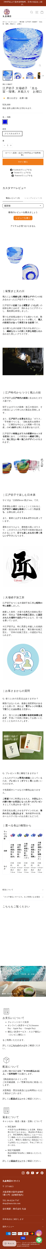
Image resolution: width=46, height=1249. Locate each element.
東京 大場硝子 (7, 84)
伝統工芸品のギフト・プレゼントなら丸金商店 (23, 1242)
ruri (5, 122)
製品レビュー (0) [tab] (13, 198)
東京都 (22, 22)
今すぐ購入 (23, 162)
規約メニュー (8, 1227)
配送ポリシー (17, 1099)
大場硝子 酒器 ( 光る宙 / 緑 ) (19, 851)
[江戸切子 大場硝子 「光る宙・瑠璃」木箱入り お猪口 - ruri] (4, 954)
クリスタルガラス (12, 134)
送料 (8, 108)
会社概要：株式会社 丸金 (14, 1209)
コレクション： (13, 22)
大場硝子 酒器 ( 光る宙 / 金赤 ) (12, 851)
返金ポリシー (17, 1161)
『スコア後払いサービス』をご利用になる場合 (21, 897)
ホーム (5, 22)
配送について (8, 890)
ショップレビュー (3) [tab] (33, 198)
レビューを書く (23, 218)
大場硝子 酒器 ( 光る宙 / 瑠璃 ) (33, 851)
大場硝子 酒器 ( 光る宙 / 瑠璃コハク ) (40, 851)
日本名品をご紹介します (13, 1219)
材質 (4, 129)
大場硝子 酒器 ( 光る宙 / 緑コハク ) (26, 851)
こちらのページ (18, 1045)
